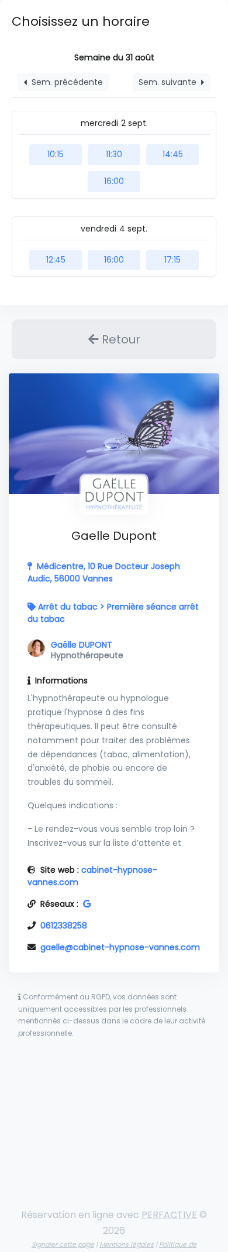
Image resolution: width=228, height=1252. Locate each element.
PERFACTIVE (169, 1215)
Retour (119, 339)
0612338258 (63, 925)
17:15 (172, 260)
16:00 (114, 181)
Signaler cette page (63, 1244)
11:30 (114, 154)
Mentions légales (126, 1244)
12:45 (55, 260)
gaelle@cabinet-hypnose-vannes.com (120, 947)
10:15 (55, 154)
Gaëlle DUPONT (81, 645)
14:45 (173, 154)
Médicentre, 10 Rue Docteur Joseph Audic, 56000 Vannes (103, 572)
